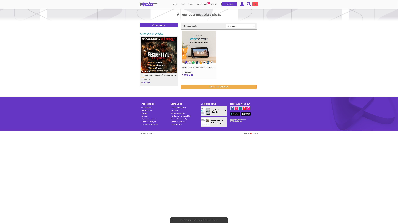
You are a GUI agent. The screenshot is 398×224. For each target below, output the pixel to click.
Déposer (230, 4)
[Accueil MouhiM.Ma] (149, 5)
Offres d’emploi (146, 107)
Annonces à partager (148, 122)
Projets (175, 4)
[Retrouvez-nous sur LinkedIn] (240, 108)
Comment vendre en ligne (179, 119)
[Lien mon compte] (242, 4)
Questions (214, 4)
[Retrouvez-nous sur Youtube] (236, 108)
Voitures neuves (202, 4)
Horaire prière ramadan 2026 (180, 116)
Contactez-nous (176, 124)
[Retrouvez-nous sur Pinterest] (244, 108)
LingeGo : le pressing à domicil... (218, 111)
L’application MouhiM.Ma (149, 124)
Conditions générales (178, 122)
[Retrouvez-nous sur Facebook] (232, 108)
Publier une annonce (218, 86)
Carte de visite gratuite (178, 107)
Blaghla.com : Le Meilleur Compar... (217, 121)
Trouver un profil (146, 110)
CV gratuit (174, 110)
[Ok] (173, 219)
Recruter (144, 116)
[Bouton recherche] (249, 4)
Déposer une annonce (148, 119)
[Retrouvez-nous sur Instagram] (248, 108)
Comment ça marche (178, 113)
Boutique (191, 4)
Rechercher (159, 25)
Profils (183, 4)
